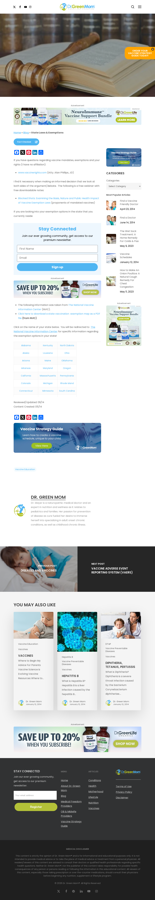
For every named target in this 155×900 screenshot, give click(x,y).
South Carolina (67, 390)
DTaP (108, 644)
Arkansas (26, 368)
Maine (48, 360)
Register (36, 807)
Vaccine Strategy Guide (71, 824)
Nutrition (93, 803)
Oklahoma (67, 360)
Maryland (48, 368)
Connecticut (26, 390)
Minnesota (47, 390)
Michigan (48, 383)
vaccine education (25, 469)
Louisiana (48, 353)
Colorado (26, 383)
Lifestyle (93, 797)
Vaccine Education (28, 644)
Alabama (26, 345)
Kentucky (48, 345)
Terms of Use (124, 786)
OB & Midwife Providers (68, 814)
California (26, 375)
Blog (26, 132)
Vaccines (94, 77)
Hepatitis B (67, 657)
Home (17, 132)
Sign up (57, 267)
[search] (133, 6)
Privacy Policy (124, 792)
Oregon (67, 368)
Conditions (94, 780)
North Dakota (67, 345)
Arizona (26, 360)
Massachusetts (48, 375)
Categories (112, 180)
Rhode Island (67, 383)
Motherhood (95, 791)
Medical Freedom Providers (71, 804)
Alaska (26, 353)
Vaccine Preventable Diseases (73, 663)
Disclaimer (122, 797)
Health (92, 786)
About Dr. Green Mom (70, 788)
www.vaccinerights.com (32, 172)
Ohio (66, 353)
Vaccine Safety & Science (70, 77)
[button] (139, 6)
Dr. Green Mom (65, 96)
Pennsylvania (67, 375)
